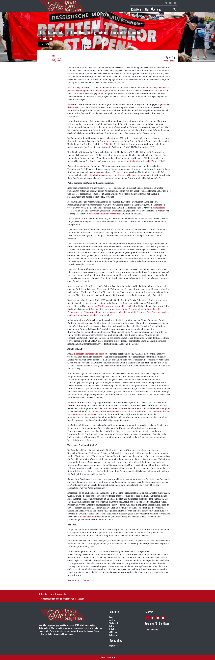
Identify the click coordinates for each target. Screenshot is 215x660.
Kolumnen (113, 635)
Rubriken (136, 9)
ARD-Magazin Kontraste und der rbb (88, 354)
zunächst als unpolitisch (89, 516)
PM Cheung (83, 580)
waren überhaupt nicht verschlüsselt (104, 213)
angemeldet (50, 598)
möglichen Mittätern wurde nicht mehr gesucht (110, 306)
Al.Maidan (113, 632)
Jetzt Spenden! (152, 629)
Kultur (111, 626)
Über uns (156, 9)
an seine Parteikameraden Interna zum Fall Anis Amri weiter (117, 411)
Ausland (112, 620)
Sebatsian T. (109, 144)
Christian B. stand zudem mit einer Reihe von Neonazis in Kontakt (116, 175)
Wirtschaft (113, 623)
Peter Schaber (169, 60)
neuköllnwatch (84, 323)
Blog (146, 9)
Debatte (112, 629)
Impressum (113, 645)
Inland (54, 55)
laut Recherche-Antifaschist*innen (141, 161)
